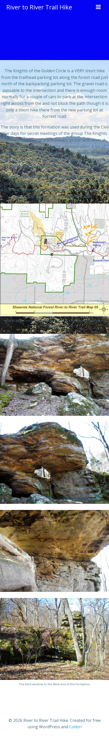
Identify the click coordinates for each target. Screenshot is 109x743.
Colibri (75, 727)
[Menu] (98, 7)
